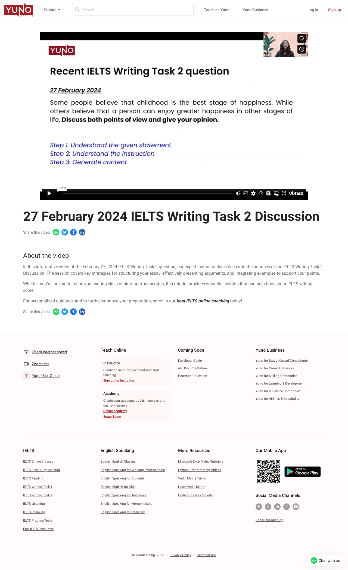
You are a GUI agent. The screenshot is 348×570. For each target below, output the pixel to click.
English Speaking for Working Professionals (133, 470)
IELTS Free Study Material (41, 470)
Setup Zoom (112, 417)
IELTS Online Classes (38, 461)
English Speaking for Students (123, 478)
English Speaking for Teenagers (124, 495)
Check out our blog (269, 520)
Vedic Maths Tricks (192, 478)
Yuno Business (255, 10)
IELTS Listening (34, 504)
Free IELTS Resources (38, 529)
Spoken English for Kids (118, 487)
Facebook (259, 506)
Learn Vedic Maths (191, 487)
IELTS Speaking (34, 512)
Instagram (286, 506)
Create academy (115, 411)
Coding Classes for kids (195, 495)
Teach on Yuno (216, 10)
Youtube (296, 506)
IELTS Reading (33, 478)
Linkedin (277, 506)
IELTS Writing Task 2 (37, 495)
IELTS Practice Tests (37, 520)
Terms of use (206, 555)
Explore (50, 9)
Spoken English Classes (118, 461)
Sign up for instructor (118, 380)
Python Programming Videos (199, 470)
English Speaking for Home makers (126, 504)
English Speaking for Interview (123, 512)
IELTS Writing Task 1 (37, 487)
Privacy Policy (180, 555)
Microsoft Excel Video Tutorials (200, 461)
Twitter (268, 506)
